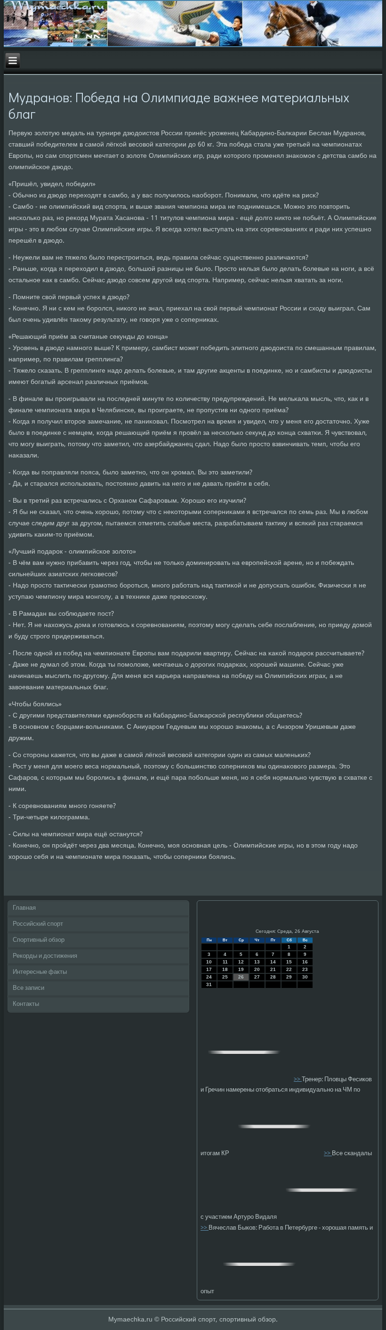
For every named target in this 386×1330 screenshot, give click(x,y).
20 (257, 969)
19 (241, 969)
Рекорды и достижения (45, 956)
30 (305, 976)
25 (225, 976)
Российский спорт (38, 924)
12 (241, 961)
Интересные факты (40, 972)
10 (209, 961)
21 (273, 969)
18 (225, 969)
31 (209, 984)
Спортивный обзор (38, 940)
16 (305, 961)
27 (257, 976)
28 (273, 976)
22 (289, 969)
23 (305, 969)
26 (241, 976)
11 (225, 961)
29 (289, 976)
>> (298, 1079)
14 (273, 961)
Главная (24, 908)
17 (209, 969)
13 (257, 961)
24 (209, 976)
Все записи (28, 988)
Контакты (26, 1004)
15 (289, 961)
